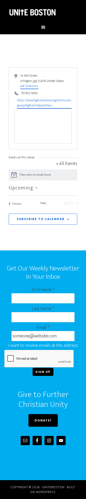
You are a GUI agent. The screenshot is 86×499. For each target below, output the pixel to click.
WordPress (46, 492)
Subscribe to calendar (40, 219)
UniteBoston (43, 12)
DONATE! (43, 420)
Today (43, 203)
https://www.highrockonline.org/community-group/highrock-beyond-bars (44, 103)
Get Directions (29, 86)
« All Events (66, 164)
